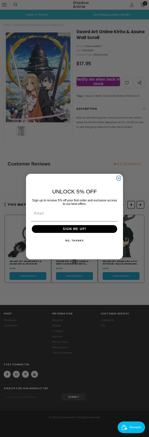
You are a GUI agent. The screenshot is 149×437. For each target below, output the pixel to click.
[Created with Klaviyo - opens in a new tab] (74, 261)
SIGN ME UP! (74, 229)
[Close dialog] (118, 178)
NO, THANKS (74, 240)
